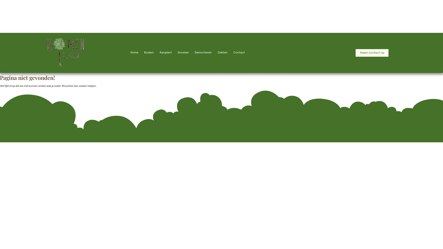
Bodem (149, 52)
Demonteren (203, 52)
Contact (239, 52)
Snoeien (183, 52)
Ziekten (223, 52)
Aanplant (166, 52)
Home (134, 52)
